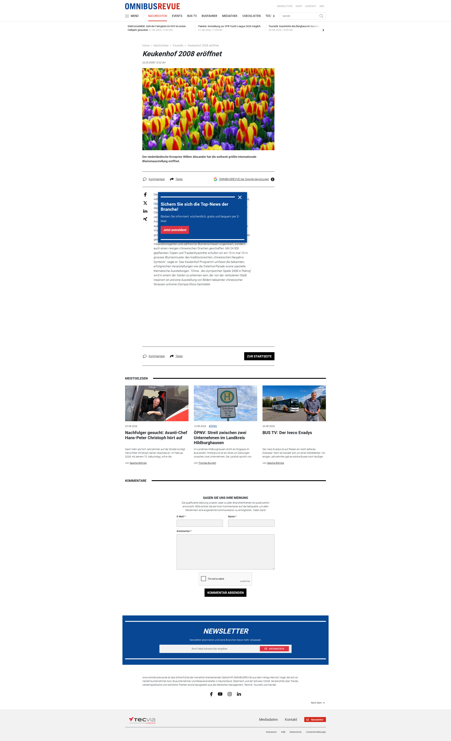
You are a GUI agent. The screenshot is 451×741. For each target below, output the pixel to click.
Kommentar (183, 531)
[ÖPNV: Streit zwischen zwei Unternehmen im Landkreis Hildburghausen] (225, 403)
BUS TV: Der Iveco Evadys (287, 432)
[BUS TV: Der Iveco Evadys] (294, 403)
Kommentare (157, 179)
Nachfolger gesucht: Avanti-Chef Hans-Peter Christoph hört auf (156, 435)
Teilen (179, 179)
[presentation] (323, 30)
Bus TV (192, 16)
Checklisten (251, 16)
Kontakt (291, 719)
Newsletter (284, 6)
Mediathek (229, 16)
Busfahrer (209, 16)
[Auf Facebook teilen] (145, 194)
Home (146, 45)
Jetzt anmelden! (174, 230)
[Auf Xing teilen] (145, 218)
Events (177, 16)
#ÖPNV (213, 426)
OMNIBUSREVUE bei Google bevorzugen (244, 179)
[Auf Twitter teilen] (145, 202)
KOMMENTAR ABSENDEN (225, 592)
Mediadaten (268, 719)
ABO (321, 6)
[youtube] (220, 693)
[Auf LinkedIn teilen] (145, 211)
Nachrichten (157, 16)
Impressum (271, 732)
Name (231, 516)
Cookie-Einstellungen (316, 732)
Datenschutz (296, 732)
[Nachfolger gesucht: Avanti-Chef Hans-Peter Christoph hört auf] (157, 403)
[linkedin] (239, 693)
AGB (283, 732)
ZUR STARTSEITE (259, 356)
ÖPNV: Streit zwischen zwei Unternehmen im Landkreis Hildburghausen (220, 437)
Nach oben (316, 703)
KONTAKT (310, 6)
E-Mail (180, 516)
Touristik (177, 45)
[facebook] (211, 693)
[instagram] (230, 693)
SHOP (299, 6)
